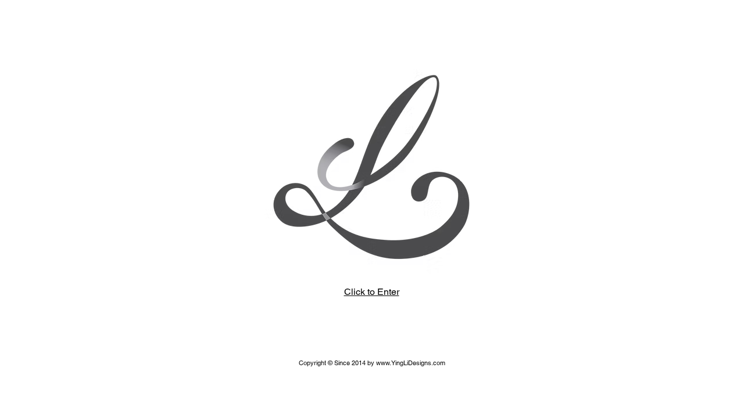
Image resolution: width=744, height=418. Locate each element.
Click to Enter (371, 291)
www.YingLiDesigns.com (410, 363)
